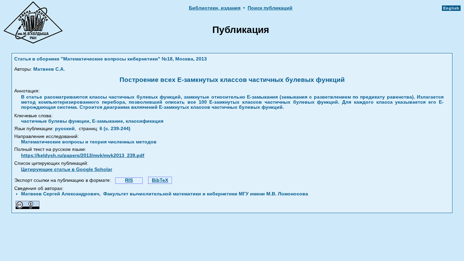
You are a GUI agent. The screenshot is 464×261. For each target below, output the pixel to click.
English (451, 8)
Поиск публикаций (270, 8)
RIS (129, 180)
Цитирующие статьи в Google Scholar (66, 169)
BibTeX (160, 180)
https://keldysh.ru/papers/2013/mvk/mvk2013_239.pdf (82, 155)
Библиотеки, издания (214, 8)
